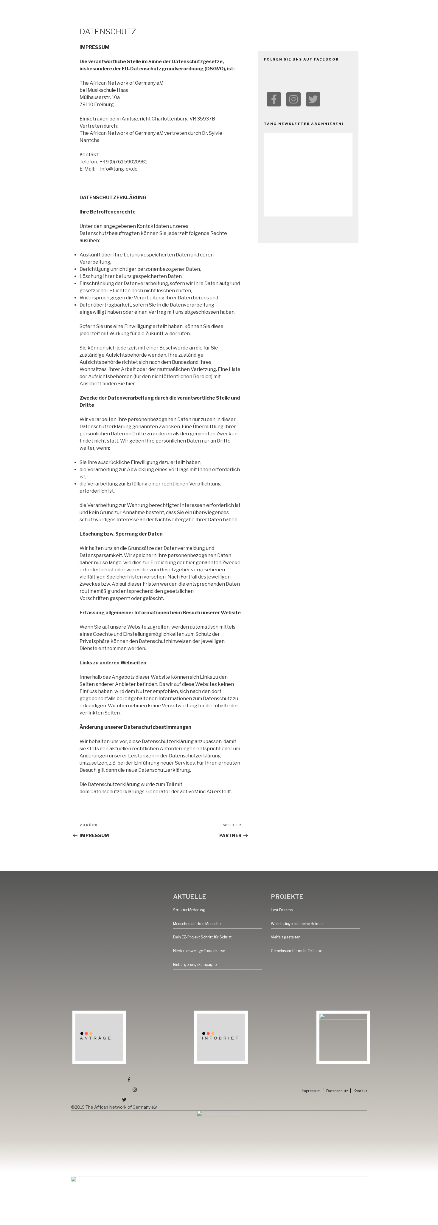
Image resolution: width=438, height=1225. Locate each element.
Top (424, 1211)
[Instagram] (293, 99)
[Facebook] (274, 99)
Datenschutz (337, 1091)
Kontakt (360, 1091)
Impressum (311, 1091)
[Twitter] (313, 99)
